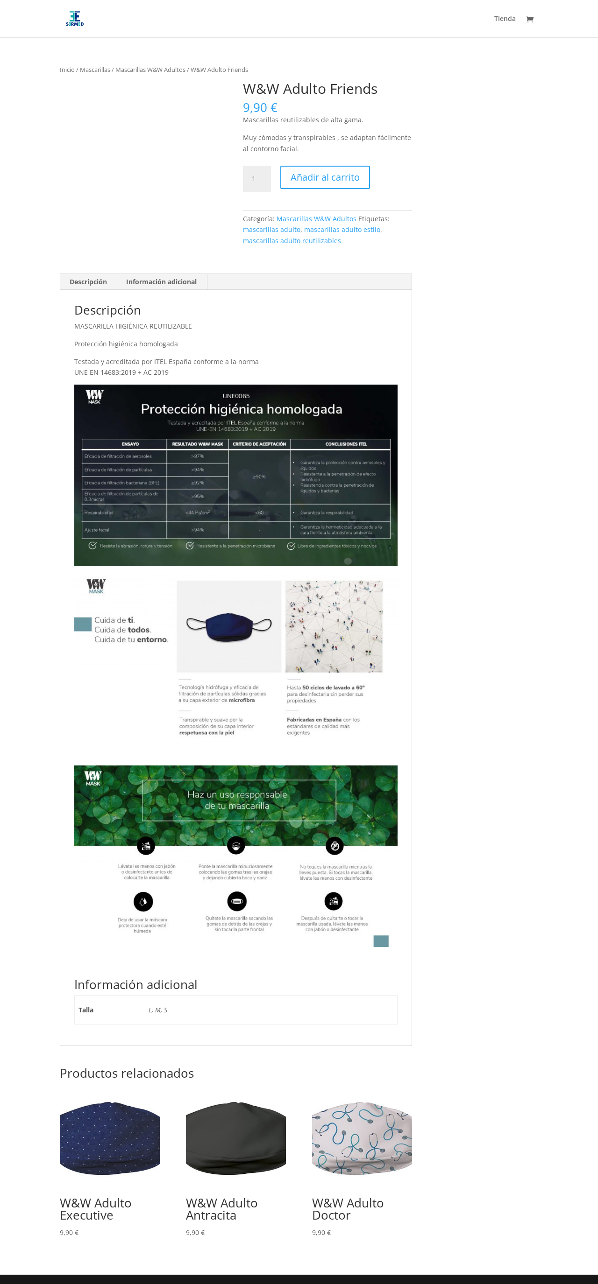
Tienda (505, 19)
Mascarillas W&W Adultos (150, 69)
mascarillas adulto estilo (342, 229)
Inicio (67, 69)
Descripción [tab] (88, 281)
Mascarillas (95, 69)
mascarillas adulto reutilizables (292, 240)
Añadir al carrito (325, 177)
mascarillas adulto (271, 229)
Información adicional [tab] (161, 281)
